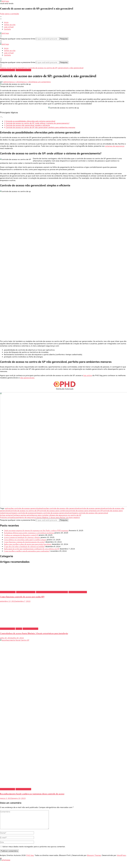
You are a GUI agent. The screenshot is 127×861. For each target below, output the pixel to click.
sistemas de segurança (114, 146)
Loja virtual (9, 27)
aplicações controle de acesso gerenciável (22, 508)
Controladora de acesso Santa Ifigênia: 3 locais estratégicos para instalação (34, 633)
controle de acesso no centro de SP (24, 510)
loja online (87, 375)
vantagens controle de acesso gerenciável (51, 513)
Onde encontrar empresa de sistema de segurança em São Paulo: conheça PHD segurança (36, 530)
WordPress (121, 855)
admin (6, 82)
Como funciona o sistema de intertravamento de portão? (24, 542)
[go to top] (1, 858)
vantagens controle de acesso (21, 513)
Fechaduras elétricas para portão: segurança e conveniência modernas (29, 533)
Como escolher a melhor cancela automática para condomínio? (27, 551)
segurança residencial (77, 592)
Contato (7, 29)
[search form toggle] (1, 35)
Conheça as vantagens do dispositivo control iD (21, 535)
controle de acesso (23, 70)
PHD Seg (30, 855)
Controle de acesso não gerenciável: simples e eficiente (28, 125)
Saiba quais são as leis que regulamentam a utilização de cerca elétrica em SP (31, 549)
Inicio (6, 22)
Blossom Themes (94, 855)
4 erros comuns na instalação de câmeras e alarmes (22, 537)
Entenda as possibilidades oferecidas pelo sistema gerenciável (30, 121)
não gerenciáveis (27, 378)
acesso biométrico (7, 70)
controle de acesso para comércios (53, 510)
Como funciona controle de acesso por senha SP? (22, 596)
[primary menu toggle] (1, 16)
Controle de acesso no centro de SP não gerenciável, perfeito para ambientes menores (40, 127)
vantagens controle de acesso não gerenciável (88, 513)
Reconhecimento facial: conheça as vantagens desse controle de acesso (32, 793)
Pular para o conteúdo (9, 14)
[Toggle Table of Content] (1, 117)
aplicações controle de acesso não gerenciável (59, 508)
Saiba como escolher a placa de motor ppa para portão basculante (27, 544)
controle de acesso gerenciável (92, 508)
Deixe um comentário (42, 82)
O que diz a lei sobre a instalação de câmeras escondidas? (24, 546)
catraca (19, 629)
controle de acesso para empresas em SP (85, 510)
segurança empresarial (25, 592)
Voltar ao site (9, 24)
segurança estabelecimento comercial (52, 592)
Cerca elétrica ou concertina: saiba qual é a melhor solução (25, 539)
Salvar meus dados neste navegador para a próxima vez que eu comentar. (33, 846)
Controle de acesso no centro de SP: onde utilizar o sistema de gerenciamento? (37, 123)
